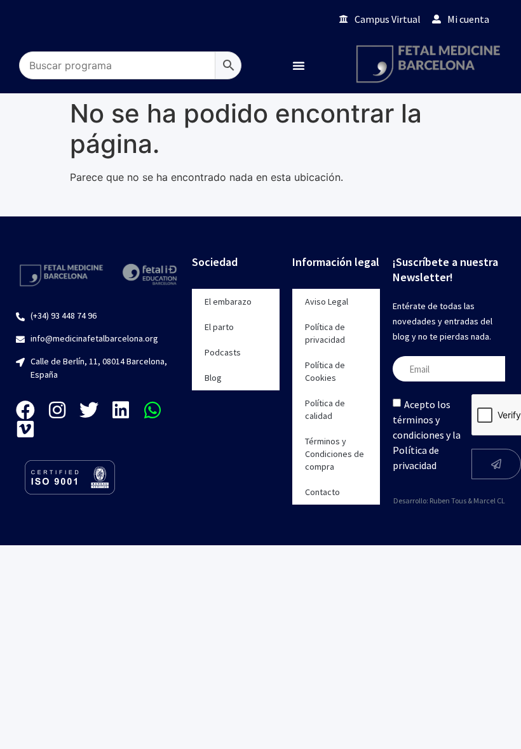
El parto (219, 327)
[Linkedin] (120, 410)
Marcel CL (489, 500)
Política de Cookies (325, 371)
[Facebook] (25, 410)
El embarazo (228, 301)
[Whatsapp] (152, 410)
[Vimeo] (25, 429)
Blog (213, 377)
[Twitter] (88, 410)
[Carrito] (311, 18)
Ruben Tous (448, 500)
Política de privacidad (325, 333)
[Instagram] (57, 410)
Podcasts (223, 352)
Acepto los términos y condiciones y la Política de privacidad (427, 435)
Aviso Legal (326, 301)
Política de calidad (325, 409)
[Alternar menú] (298, 65)
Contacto (322, 492)
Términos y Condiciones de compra (334, 453)
